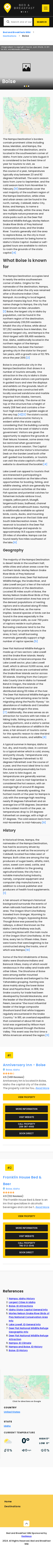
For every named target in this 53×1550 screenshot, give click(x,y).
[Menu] (45, 8)
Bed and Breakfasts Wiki (16, 32)
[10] (27, 950)
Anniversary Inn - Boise (24, 1065)
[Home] (22, 8)
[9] (16, 189)
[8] (44, 737)
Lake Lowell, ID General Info (25, 1324)
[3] (24, 414)
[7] (5, 712)
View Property (26, 1097)
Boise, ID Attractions (21, 1306)
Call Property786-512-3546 (26, 1244)
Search (42, 22)
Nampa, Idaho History (22, 1298)
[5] (36, 641)
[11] (47, 1035)
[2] (28, 357)
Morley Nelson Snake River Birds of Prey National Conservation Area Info (29, 1317)
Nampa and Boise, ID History (25, 1346)
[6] (15, 542)
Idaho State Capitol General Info (28, 1309)
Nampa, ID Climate (20, 1343)
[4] (14, 252)
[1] (4, 311)
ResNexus (26, 1536)
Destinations (9, 35)
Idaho (16, 1069)
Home (8, 1501)
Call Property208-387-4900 (26, 1125)
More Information (26, 1109)
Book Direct (26, 1133)
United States (12, 1412)
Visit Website (26, 1117)
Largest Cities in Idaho (22, 1302)
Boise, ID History (18, 1350)
